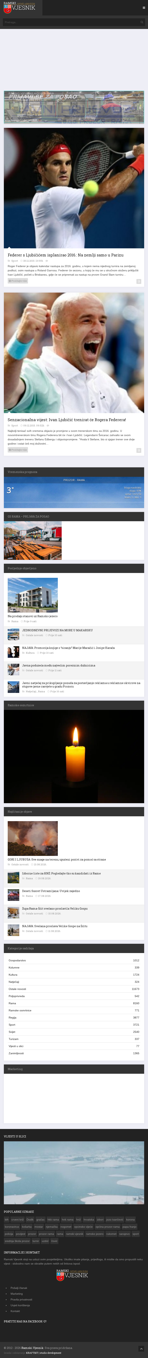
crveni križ (17, 1219)
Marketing (17, 1294)
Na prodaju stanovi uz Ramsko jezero (33, 616)
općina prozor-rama (108, 1227)
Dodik (30, 1219)
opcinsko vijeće (83, 1227)
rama (60, 1234)
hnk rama (67, 1219)
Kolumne (74, 967)
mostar (38, 1227)
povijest (20, 1234)
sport (136, 1234)
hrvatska (89, 1219)
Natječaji (31, 691)
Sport (14, 261)
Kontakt (15, 1311)
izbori (100, 1219)
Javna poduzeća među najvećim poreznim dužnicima (58, 665)
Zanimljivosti (74, 1053)
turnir (36, 1241)
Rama (15, 621)
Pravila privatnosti (21, 1299)
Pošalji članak (19, 1288)
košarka (27, 1227)
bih (6, 1219)
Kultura (30, 653)
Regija (74, 1017)
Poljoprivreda (74, 996)
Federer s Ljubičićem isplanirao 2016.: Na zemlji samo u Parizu (66, 255)
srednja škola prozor (17, 1241)
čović (54, 1241)
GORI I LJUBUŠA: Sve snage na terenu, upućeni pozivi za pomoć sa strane (57, 859)
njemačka (52, 1227)
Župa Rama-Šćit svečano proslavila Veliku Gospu (54, 909)
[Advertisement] (74, 62)
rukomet (111, 1234)
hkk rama (53, 1219)
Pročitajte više (19, 281)
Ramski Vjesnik (32, 1348)
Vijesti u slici (74, 1046)
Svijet (74, 1032)
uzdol (45, 1241)
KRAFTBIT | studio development (43, 1353)
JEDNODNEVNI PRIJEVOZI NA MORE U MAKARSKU (57, 630)
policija (9, 1234)
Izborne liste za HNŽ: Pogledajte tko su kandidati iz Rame (61, 874)
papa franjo (129, 1227)
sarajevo (124, 1234)
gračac (40, 1219)
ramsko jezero (94, 1234)
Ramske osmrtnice (74, 1010)
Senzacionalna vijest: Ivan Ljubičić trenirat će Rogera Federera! (67, 420)
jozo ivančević (114, 1219)
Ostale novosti (35, 635)
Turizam (74, 1039)
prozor (32, 1234)
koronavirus (12, 1227)
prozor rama (46, 1234)
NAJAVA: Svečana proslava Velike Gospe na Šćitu (54, 926)
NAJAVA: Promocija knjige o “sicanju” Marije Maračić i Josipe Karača (68, 648)
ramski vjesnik (74, 1234)
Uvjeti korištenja (20, 1305)
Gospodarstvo (74, 960)
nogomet (66, 1227)
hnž (78, 1219)
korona (130, 1219)
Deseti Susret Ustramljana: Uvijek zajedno (51, 891)
